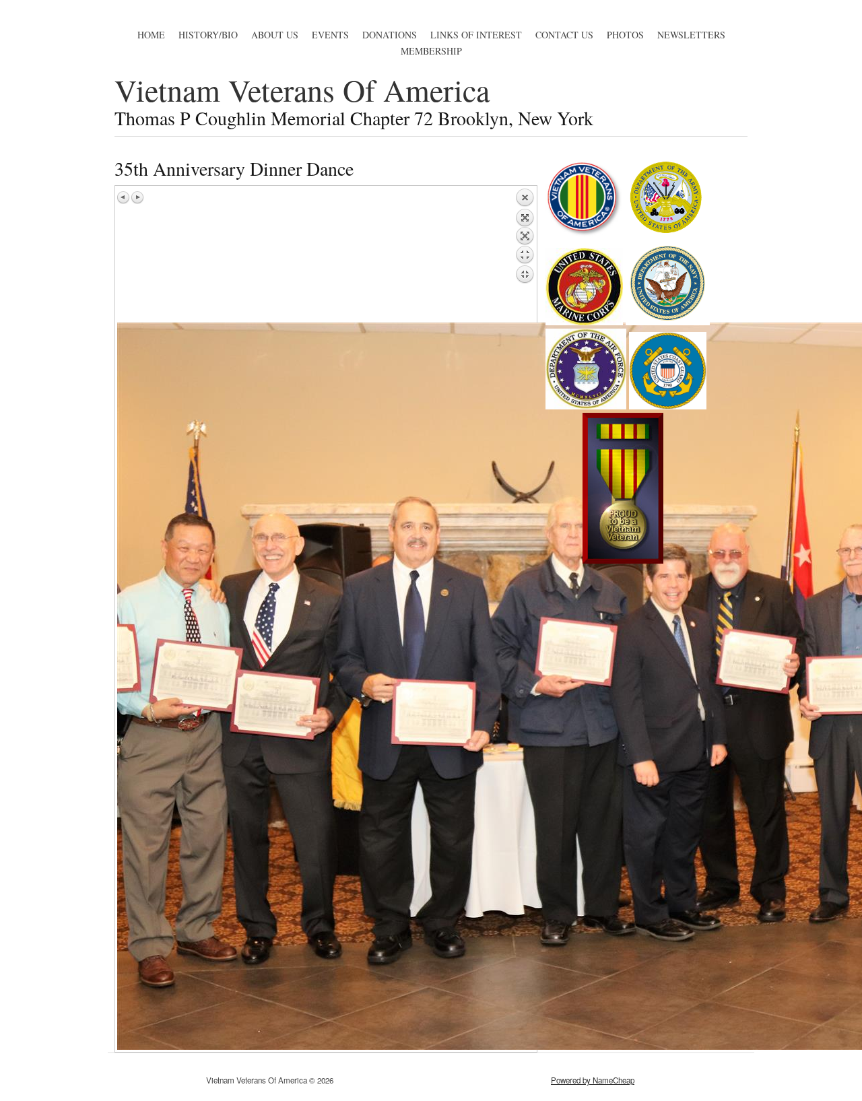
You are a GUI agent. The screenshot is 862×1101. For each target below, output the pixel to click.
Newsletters (691, 34)
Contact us (564, 34)
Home (151, 34)
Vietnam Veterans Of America (302, 89)
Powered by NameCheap (592, 1080)
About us (274, 34)
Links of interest (476, 34)
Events (330, 34)
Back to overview (525, 255)
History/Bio (208, 34)
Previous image (124, 197)
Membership (431, 50)
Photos (625, 34)
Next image (137, 197)
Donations (389, 34)
